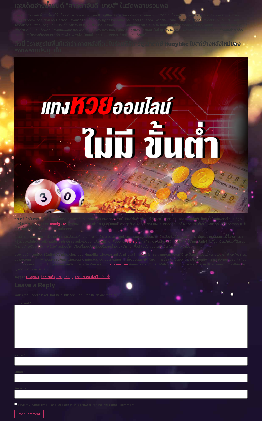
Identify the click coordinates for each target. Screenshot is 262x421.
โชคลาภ (133, 241)
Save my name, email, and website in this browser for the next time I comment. (76, 404)
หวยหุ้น (68, 276)
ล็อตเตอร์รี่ (48, 276)
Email (19, 371)
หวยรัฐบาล (58, 223)
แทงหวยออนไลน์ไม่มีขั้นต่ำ (92, 276)
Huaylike (32, 276)
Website (20, 388)
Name (20, 355)
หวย (59, 276)
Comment (23, 303)
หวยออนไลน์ (119, 264)
